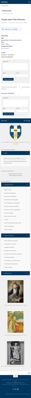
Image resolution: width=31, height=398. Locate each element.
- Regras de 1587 (8, 216)
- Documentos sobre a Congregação (12, 209)
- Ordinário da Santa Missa (10, 250)
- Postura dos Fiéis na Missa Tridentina (13, 254)
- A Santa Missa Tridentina (10, 244)
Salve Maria (4, 2)
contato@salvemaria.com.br (18, 383)
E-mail (17, 73)
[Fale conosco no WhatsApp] (24, 120)
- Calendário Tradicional (9, 247)
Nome (4, 73)
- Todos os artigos (8, 229)
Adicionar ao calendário (11, 29)
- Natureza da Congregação (10, 196)
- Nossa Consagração (8, 213)
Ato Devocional (5, 48)
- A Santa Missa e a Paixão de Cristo (12, 260)
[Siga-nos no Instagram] (27, 120)
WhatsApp (8, 383)
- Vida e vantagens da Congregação (12, 203)
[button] (15, 153)
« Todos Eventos (6, 11)
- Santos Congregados (9, 226)
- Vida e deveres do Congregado (11, 199)
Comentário (6, 61)
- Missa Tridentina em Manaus (11, 240)
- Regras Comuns (8, 189)
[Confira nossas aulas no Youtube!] (29, 120)
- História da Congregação (10, 193)
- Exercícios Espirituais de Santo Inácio (12, 223)
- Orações (6, 219)
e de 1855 (14, 216)
